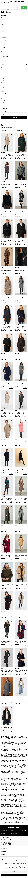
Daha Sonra (16, 7)
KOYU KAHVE (5, 61)
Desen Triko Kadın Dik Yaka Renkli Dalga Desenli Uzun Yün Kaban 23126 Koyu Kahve (7, 499)
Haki (4, 51)
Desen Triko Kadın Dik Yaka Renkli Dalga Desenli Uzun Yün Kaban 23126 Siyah (7, 613)
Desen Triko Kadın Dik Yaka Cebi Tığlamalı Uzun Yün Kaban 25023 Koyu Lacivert (20, 327)
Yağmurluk (4, 26)
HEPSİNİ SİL (15, 121)
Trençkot (3, 29)
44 (3, 87)
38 (3, 80)
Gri (3, 49)
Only (4, 100)
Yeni (4, 114)
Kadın (12, 9)
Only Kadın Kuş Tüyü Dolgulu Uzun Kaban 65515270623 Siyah (6, 728)
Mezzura (4, 93)
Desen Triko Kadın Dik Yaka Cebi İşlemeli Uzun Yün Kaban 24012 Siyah (21, 470)
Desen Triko (5, 95)
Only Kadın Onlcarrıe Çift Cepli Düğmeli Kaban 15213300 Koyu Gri (21, 413)
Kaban (3, 20)
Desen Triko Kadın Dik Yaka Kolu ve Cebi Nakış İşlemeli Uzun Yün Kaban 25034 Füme (21, 298)
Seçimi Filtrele (15, 117)
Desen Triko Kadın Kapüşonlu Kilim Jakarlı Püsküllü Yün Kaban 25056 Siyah (21, 270)
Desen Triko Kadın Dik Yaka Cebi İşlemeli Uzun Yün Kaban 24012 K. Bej (7, 441)
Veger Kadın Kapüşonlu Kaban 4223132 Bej (21, 585)
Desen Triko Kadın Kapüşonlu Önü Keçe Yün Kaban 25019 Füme (21, 384)
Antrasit (4, 40)
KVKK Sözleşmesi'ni (6, 833)
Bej (3, 42)
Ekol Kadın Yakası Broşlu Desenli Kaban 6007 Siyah (20, 212)
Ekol (4, 97)
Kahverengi (5, 56)
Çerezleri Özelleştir (14, 871)
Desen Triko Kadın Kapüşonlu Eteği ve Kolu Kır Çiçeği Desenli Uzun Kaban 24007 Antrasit (7, 184)
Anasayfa (7, 9)
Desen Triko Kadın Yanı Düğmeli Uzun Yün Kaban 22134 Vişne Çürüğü (6, 556)
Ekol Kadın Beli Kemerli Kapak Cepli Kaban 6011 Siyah (7, 241)
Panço (3, 24)
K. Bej (4, 54)
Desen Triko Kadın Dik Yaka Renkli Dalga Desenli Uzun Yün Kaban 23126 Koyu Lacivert (21, 642)
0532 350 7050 (6, 844)
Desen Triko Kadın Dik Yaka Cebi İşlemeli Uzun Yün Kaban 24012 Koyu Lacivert (7, 470)
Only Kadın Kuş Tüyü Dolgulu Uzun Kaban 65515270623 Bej (21, 699)
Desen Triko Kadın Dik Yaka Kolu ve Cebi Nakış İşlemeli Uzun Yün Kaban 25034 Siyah (7, 327)
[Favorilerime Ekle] (11, 134)
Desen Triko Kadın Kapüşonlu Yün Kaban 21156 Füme (7, 699)
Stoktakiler (5, 108)
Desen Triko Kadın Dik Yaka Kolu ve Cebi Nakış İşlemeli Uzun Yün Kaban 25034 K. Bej (7, 298)
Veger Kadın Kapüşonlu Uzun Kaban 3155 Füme (7, 527)
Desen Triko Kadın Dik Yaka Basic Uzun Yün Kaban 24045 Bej (7, 155)
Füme (4, 47)
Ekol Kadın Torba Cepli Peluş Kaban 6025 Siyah (6, 212)
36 (3, 78)
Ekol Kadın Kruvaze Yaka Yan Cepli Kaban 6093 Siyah (21, 241)
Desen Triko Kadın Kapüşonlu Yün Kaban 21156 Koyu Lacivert (21, 671)
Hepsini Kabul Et (14, 875)
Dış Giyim (17, 9)
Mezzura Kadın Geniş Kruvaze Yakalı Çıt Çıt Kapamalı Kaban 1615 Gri (21, 184)
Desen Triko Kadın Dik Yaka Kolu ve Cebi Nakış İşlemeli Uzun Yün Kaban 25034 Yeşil (20, 155)
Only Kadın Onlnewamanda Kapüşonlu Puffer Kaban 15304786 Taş (20, 613)
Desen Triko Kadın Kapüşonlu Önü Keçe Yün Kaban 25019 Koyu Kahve (21, 355)
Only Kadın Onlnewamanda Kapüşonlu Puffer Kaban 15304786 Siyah (6, 642)
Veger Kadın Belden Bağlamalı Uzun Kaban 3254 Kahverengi (21, 499)
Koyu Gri (4, 58)
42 (3, 85)
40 (3, 82)
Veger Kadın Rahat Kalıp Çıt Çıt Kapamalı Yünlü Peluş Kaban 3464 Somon (20, 441)
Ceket (3, 31)
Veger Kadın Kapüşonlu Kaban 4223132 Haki (7, 585)
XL (3, 76)
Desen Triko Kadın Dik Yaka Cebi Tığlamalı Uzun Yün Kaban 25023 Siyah (6, 355)
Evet (24, 7)
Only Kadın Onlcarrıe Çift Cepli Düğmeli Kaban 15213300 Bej (7, 413)
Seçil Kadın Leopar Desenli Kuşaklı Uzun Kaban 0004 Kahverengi (6, 270)
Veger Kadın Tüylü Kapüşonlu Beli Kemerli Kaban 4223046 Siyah (7, 671)
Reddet (14, 866)
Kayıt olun (23, 830)
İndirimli (4, 111)
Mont (3, 22)
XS (3, 66)
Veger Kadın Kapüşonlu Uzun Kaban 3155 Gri (21, 527)
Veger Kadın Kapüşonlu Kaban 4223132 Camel (21, 556)
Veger (4, 104)
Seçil (4, 102)
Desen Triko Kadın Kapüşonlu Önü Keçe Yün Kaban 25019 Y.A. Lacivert (7, 384)
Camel (4, 45)
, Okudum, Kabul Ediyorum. (12, 833)
